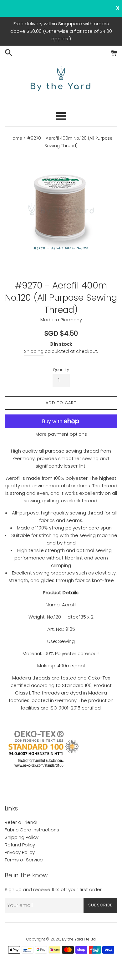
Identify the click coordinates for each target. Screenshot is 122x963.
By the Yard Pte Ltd (79, 939)
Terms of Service (24, 859)
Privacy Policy (20, 852)
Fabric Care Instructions (32, 829)
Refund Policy (20, 844)
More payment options (61, 434)
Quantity (61, 369)
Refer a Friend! (21, 822)
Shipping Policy (21, 837)
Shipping (33, 351)
